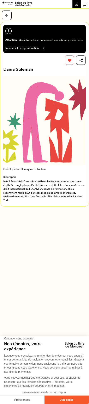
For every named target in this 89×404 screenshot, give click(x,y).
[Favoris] (69, 60)
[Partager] (81, 60)
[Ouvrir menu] (85, 4)
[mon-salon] (17, 3)
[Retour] (7, 15)
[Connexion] (76, 4)
